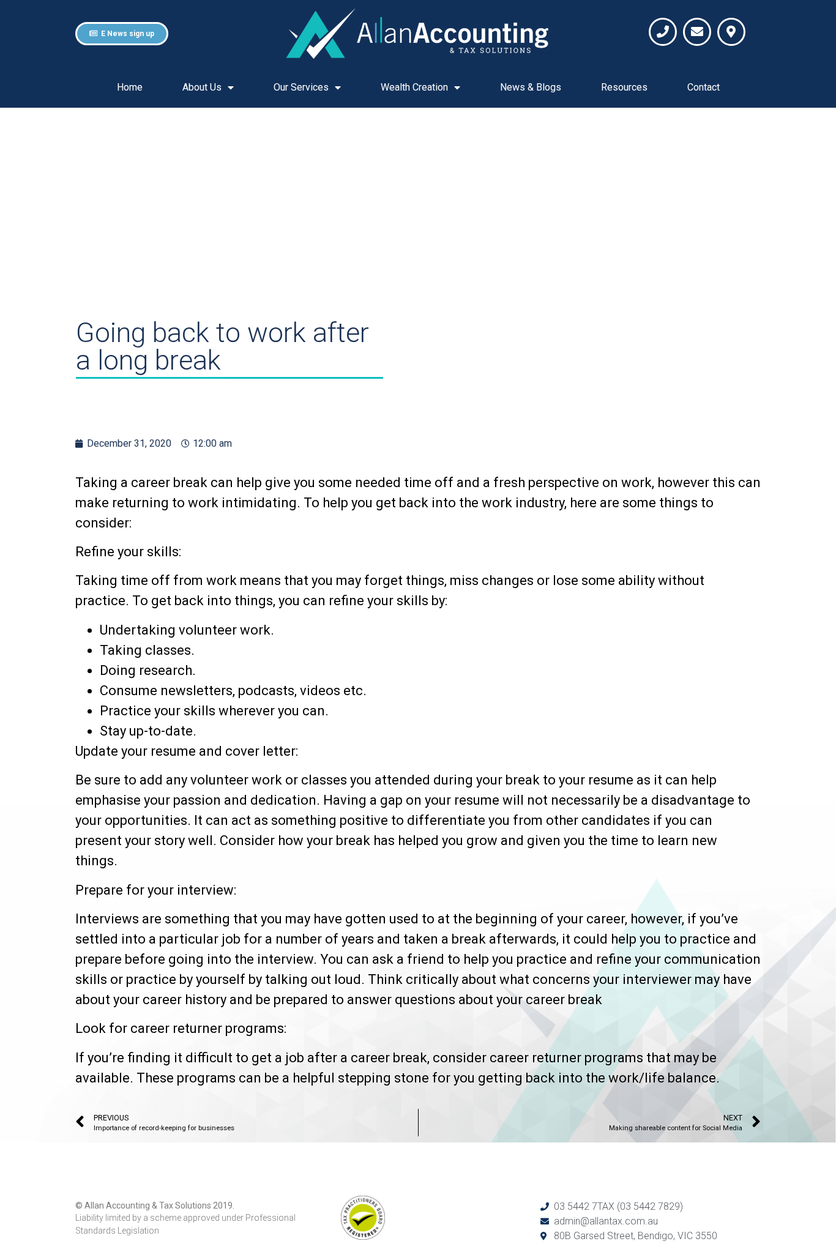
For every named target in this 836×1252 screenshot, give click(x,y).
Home (130, 87)
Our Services (301, 87)
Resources (624, 87)
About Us (202, 87)
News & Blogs (530, 87)
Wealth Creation (414, 87)
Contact (703, 87)
